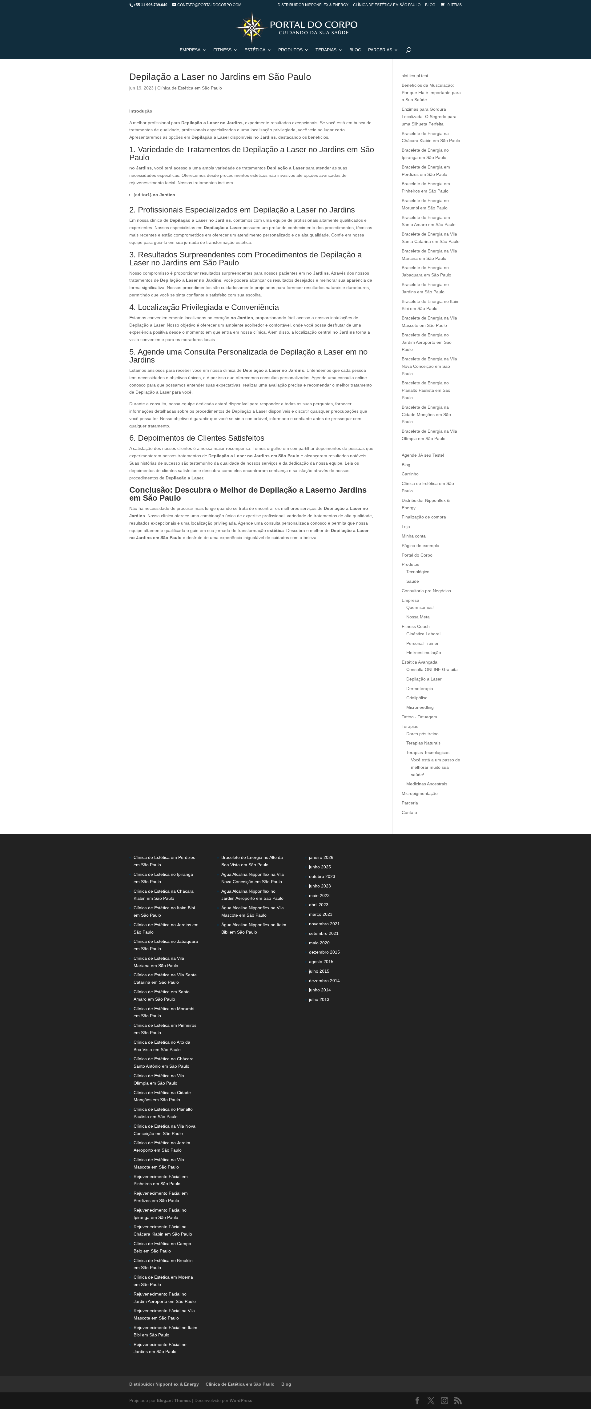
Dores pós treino (422, 733)
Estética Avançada (419, 662)
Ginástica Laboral (423, 633)
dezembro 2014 (324, 980)
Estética (254, 50)
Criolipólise (417, 697)
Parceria (410, 802)
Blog (430, 5)
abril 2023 (318, 904)
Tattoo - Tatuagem (419, 716)
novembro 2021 (324, 923)
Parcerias (380, 50)
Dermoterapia (419, 688)
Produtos (410, 564)
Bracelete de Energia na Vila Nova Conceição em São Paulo (429, 366)
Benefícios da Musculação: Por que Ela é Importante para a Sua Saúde (431, 92)
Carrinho (410, 473)
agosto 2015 (321, 961)
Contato (409, 812)
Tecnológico (417, 571)
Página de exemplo (420, 545)
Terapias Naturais (423, 742)
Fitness (222, 50)
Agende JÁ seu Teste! (423, 455)
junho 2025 (320, 866)
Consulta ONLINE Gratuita (432, 669)
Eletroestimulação (423, 652)
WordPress (241, 1400)
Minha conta (414, 536)
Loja (406, 526)
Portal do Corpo (417, 555)
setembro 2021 (324, 933)
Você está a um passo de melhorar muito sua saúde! (435, 767)
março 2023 (320, 914)
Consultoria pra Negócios (426, 590)
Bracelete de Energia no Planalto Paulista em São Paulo (426, 390)
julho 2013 (319, 999)
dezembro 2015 (324, 952)
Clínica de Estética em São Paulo (386, 5)
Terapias (326, 50)
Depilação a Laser (424, 679)
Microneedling (420, 707)
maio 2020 (319, 942)
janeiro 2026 (321, 857)
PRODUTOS (290, 50)
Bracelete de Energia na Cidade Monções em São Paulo (426, 414)
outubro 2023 (322, 876)
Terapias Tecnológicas (427, 752)
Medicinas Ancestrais (426, 783)
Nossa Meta (418, 616)
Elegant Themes (174, 1400)
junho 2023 (320, 885)
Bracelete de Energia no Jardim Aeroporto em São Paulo (427, 342)
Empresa (190, 50)
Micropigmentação (420, 793)
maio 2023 (319, 895)
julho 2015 (319, 971)
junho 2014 (320, 989)
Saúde (412, 581)
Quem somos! (420, 607)
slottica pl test (415, 75)
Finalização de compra (424, 516)
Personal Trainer (422, 643)
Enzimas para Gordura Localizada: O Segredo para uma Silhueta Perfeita (429, 116)
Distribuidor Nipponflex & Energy (313, 5)
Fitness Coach (416, 626)
